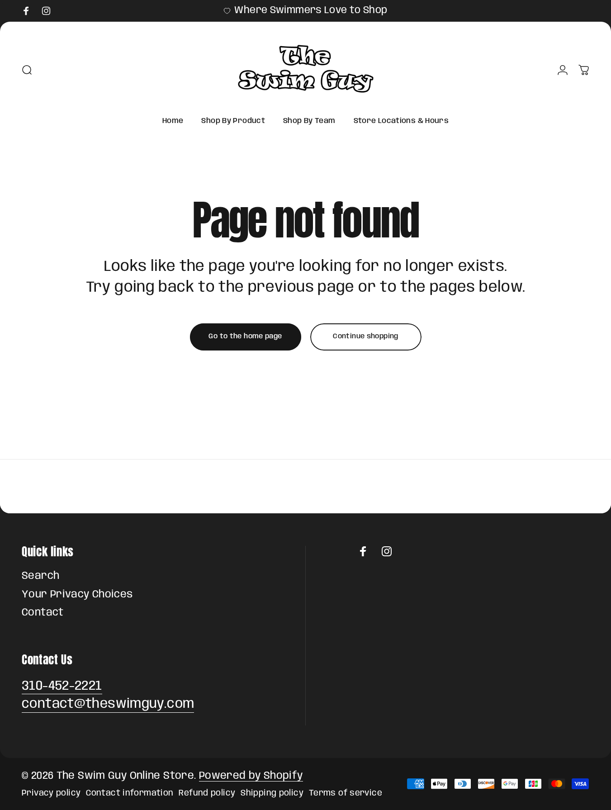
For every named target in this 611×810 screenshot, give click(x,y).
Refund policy (207, 793)
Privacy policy (51, 793)
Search (40, 576)
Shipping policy (272, 793)
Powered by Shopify (251, 776)
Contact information (129, 793)
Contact (43, 612)
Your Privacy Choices (77, 594)
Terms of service (345, 793)
